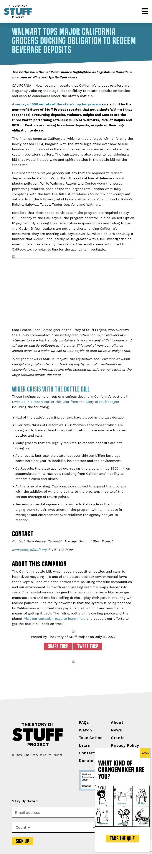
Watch (85, 730)
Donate (86, 760)
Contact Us (90, 753)
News (116, 730)
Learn (84, 745)
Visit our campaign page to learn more (54, 618)
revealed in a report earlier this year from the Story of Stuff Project (65, 402)
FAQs (84, 722)
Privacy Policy (125, 745)
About (117, 722)
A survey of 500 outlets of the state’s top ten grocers (56, 104)
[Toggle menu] (145, 11)
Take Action (91, 737)
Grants (118, 737)
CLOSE (145, 753)
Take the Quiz (122, 838)
